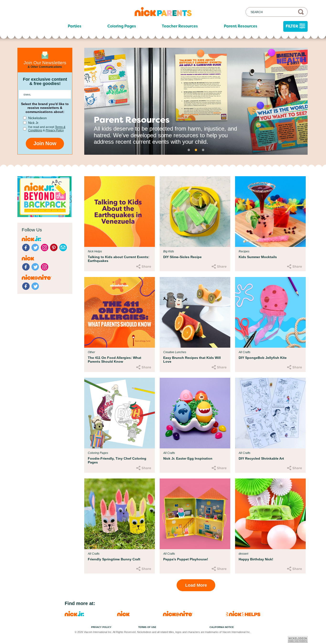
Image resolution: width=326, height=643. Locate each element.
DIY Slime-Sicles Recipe (182, 257)
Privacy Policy (55, 130)
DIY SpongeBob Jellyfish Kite (263, 358)
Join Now (44, 143)
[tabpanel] (196, 101)
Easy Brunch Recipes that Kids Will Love (192, 359)
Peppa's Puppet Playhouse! (185, 559)
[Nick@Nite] (178, 615)
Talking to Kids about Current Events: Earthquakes (118, 259)
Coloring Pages (121, 26)
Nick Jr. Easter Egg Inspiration (187, 458)
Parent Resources (240, 26)
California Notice (222, 627)
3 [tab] (203, 150)
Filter (292, 26)
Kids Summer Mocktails (258, 257)
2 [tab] (196, 150)
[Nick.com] (123, 615)
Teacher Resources (180, 26)
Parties (74, 26)
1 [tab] (188, 150)
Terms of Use (147, 627)
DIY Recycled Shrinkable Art (261, 458)
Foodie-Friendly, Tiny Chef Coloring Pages (117, 460)
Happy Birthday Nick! (256, 559)
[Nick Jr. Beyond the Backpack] (44, 216)
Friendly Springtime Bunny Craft (114, 559)
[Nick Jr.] (74, 615)
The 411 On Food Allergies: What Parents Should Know (114, 359)
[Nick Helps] (243, 615)
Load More (196, 585)
